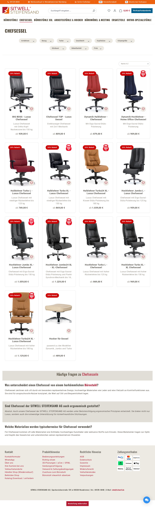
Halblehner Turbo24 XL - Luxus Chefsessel (96, 192)
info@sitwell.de (118, 490)
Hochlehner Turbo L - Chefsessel (96, 266)
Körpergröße (122, 41)
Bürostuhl (91, 385)
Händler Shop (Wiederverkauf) (19, 472)
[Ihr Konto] (115, 10)
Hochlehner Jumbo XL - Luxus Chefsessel (21, 266)
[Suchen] (94, 10)
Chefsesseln (90, 374)
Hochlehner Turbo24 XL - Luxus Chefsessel (21, 340)
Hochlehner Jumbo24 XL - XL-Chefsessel (59, 266)
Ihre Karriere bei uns (14, 466)
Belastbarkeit (76, 48)
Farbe (61, 41)
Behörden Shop (12, 475)
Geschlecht (80, 41)
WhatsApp (9, 460)
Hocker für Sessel (58, 338)
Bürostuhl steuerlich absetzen (56, 475)
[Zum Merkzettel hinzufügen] (31, 109)
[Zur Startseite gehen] (20, 10)
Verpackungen (86, 475)
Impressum (85, 466)
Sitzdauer (55, 48)
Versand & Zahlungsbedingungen (58, 469)
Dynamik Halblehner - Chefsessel (96, 118)
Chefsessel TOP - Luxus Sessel (59, 118)
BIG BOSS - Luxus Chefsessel (21, 118)
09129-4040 (14, 2)
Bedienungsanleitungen (53, 457)
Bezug (44, 41)
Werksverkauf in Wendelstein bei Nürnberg (48, 2)
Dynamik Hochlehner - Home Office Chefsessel (133, 118)
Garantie (84, 463)
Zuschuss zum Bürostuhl (54, 472)
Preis (96, 48)
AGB (82, 457)
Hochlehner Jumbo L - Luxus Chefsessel (133, 192)
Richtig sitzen (48, 460)
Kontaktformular (12, 457)
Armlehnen (25, 41)
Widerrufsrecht (87, 469)
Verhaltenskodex (88, 472)
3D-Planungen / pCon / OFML (56, 463)
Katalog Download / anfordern (19, 478)
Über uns (9, 463)
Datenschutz (86, 460)
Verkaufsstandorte (142, 10)
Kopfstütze (101, 41)
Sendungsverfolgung (52, 466)
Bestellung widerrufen (77, 504)
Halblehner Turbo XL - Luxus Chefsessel (59, 192)
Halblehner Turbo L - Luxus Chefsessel (22, 192)
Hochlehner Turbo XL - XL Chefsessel (133, 266)
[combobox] (69, 10)
